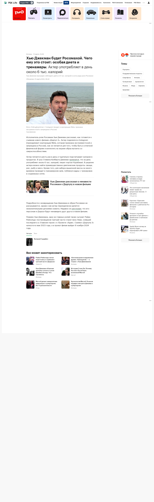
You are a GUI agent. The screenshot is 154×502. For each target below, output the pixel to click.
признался (74, 159)
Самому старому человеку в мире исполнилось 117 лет (137, 179)
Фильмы (29, 54)
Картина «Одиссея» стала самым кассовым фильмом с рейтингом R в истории (139, 203)
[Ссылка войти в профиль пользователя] (149, 2)
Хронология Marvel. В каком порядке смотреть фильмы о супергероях (82, 283)
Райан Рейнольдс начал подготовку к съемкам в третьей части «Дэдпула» (45, 260)
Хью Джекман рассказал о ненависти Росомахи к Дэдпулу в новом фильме (70, 183)
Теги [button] (35, 233)
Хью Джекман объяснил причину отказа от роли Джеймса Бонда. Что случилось (45, 271)
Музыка (132, 232)
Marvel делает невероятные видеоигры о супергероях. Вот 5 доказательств (46, 283)
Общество (133, 183)
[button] (135, 55)
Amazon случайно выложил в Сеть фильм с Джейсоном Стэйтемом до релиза (139, 216)
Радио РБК (24, 3)
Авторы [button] (29, 233)
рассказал (76, 208)
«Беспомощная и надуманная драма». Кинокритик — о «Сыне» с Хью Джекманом (82, 260)
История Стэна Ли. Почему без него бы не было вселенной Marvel (81, 270)
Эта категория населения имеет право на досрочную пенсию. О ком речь (139, 190)
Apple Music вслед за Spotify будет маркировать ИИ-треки (138, 228)
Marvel (73, 275)
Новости (39, 264)
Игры (37, 288)
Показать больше (135, 96)
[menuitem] (43, 2)
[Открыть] (29, 3)
